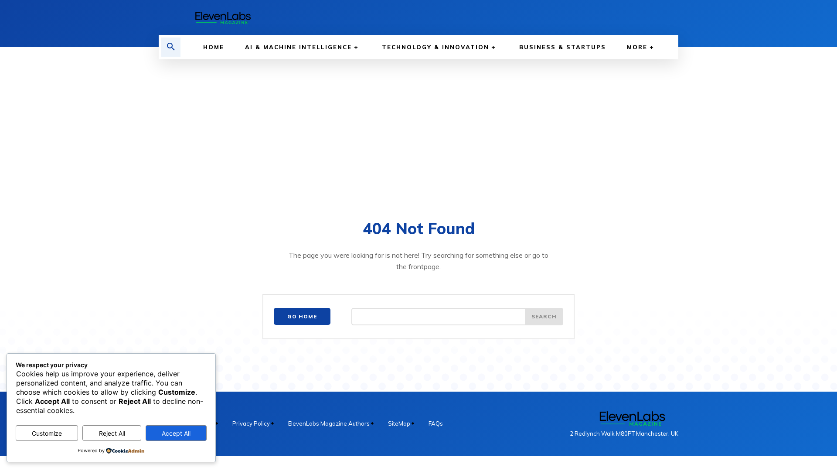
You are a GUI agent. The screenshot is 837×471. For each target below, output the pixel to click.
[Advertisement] (418, 125)
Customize (47, 433)
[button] (170, 47)
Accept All (176, 433)
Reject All (112, 433)
